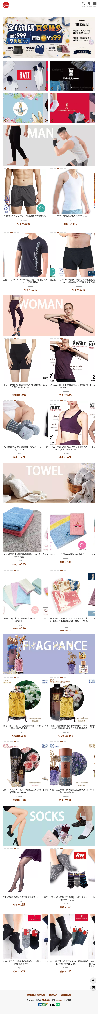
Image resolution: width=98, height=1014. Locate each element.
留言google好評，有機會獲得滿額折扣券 (71, 11)
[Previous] (5, 88)
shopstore (59, 1000)
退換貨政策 (66, 995)
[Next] (46, 88)
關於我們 (53, 995)
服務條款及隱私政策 (36, 995)
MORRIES (46, 1000)
